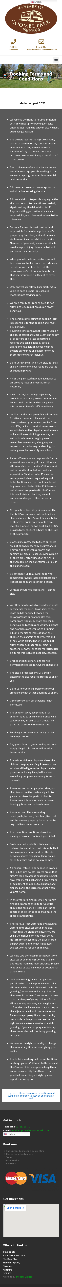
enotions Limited (24, 1276)
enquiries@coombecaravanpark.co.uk (30, 1130)
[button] (56, 60)
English (11, 1134)
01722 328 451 (23, 1126)
